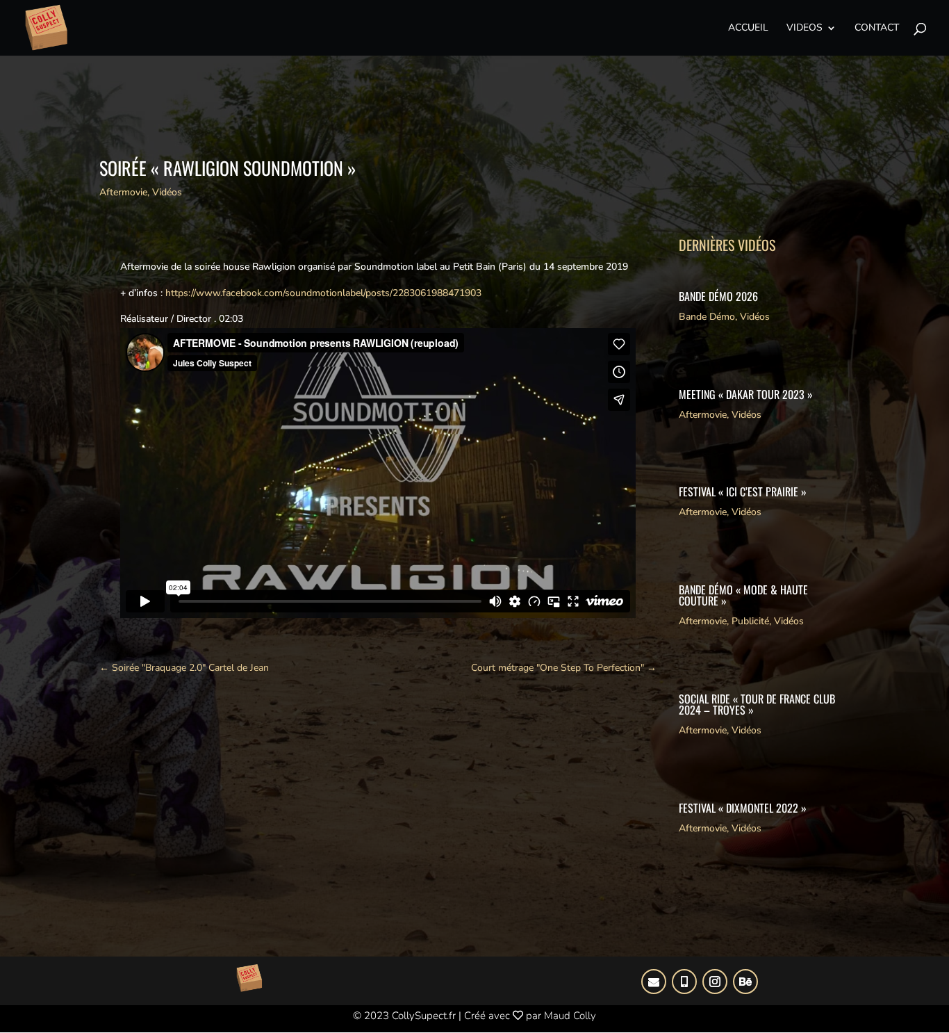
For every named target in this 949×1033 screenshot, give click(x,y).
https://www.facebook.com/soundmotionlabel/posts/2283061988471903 (323, 293)
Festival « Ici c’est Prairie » (743, 491)
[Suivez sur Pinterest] (684, 981)
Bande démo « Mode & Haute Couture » (743, 595)
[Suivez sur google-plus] (653, 981)
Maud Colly (570, 1016)
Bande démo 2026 (718, 296)
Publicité (750, 621)
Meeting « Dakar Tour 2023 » (746, 394)
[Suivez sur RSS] (745, 981)
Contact (877, 28)
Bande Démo (707, 316)
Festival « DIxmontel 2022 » (743, 807)
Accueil (748, 28)
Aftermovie (123, 192)
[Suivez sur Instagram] (714, 981)
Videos (804, 28)
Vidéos (167, 192)
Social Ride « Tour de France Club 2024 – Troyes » (757, 704)
